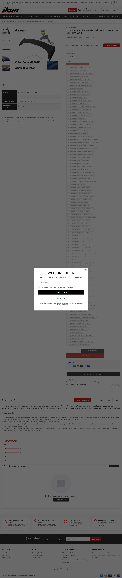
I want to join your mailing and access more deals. (57, 287)
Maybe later (61, 298)
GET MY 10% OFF (61, 292)
